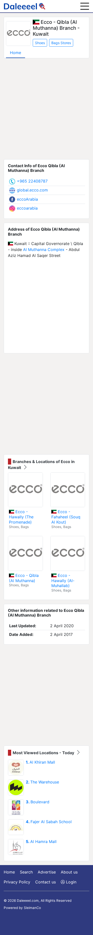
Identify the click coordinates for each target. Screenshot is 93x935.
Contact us (45, 881)
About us (69, 872)
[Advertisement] (46, 108)
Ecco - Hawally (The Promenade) (21, 517)
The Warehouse (42, 781)
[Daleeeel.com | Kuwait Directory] (24, 6)
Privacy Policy (17, 881)
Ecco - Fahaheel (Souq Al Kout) (65, 517)
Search (26, 872)
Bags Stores (61, 43)
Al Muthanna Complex (43, 249)
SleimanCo (32, 908)
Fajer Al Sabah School (49, 821)
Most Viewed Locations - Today (44, 752)
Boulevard (37, 801)
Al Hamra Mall (41, 841)
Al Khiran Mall (40, 762)
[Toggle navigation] (84, 6)
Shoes (40, 43)
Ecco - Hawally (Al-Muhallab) (62, 580)
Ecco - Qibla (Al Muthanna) (24, 578)
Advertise (47, 872)
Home (15, 52)
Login (70, 881)
